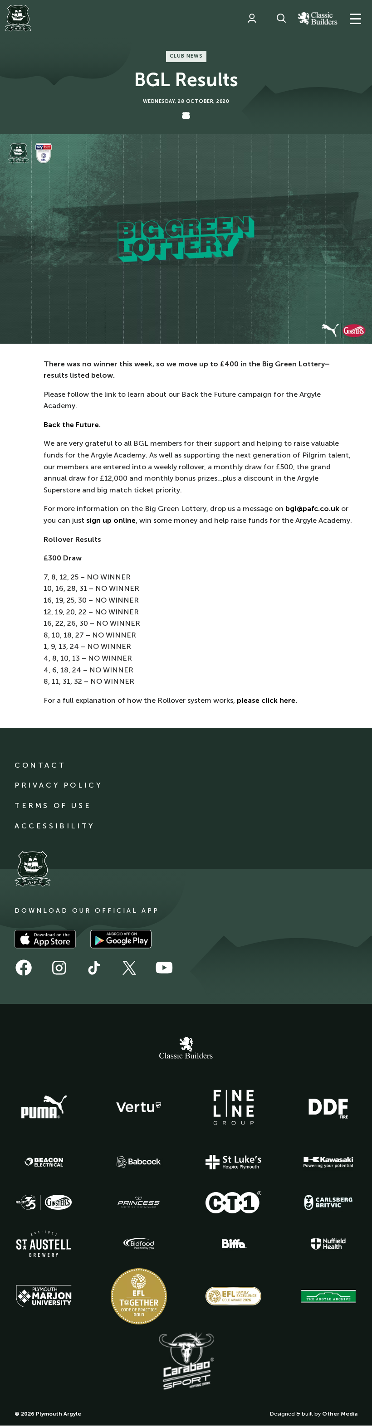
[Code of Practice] (139, 1296)
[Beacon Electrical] (44, 1162)
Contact (40, 765)
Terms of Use (53, 805)
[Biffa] (234, 1243)
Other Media (339, 1414)
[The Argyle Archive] (328, 1296)
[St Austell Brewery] (44, 1243)
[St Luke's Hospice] (234, 1162)
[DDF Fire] (328, 1107)
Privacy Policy (58, 785)
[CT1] (234, 1202)
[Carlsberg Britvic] (328, 1202)
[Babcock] (139, 1161)
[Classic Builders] (186, 1049)
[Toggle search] (281, 18)
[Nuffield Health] (328, 1244)
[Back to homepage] (18, 18)
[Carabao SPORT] (186, 1362)
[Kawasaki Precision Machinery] (328, 1162)
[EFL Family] (234, 1296)
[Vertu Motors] (139, 1107)
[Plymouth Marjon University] (44, 1296)
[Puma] (44, 1107)
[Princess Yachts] (139, 1202)
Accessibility (55, 826)
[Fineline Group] (234, 1107)
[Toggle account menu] (251, 18)
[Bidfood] (139, 1243)
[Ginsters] (44, 1202)
